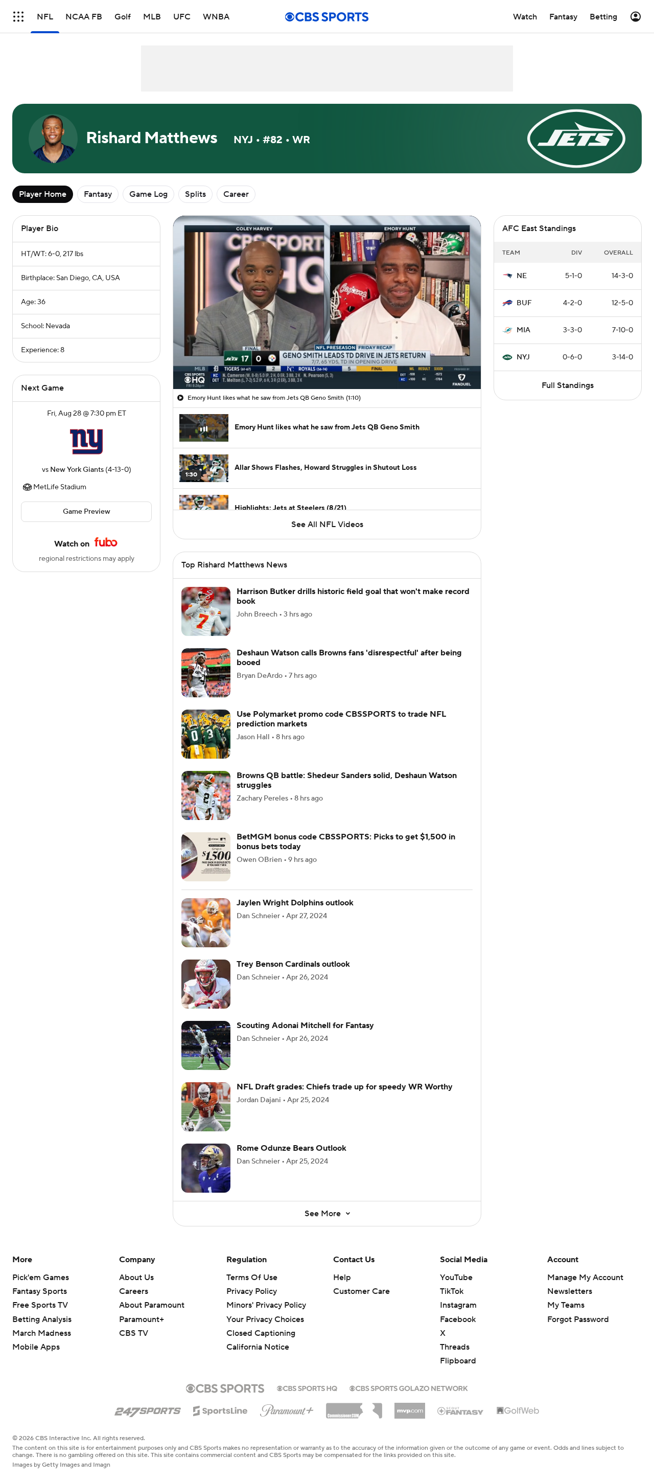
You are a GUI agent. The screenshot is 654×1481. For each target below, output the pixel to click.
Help (342, 1277)
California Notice (257, 1337)
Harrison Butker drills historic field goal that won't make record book (353, 596)
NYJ (523, 357)
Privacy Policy (251, 1291)
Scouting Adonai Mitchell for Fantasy (305, 1025)
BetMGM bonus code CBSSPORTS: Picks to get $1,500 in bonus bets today (346, 842)
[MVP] (409, 1407)
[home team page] (86, 441)
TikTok (451, 1291)
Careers (133, 1291)
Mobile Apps (36, 1347)
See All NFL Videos (327, 524)
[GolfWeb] (518, 1411)
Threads (455, 1347)
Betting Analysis (42, 1319)
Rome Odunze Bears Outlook (291, 1148)
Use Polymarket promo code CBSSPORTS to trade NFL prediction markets (341, 719)
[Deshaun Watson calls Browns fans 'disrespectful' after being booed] (205, 672)
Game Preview (86, 511)
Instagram (458, 1305)
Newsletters (569, 1291)
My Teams (566, 1305)
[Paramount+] (287, 1408)
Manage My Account (585, 1277)
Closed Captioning (260, 1323)
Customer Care (361, 1291)
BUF (524, 303)
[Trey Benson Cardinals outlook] (205, 984)
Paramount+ (141, 1319)
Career (236, 194)
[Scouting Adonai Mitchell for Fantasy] (205, 1045)
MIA (523, 330)
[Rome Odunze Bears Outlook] (205, 1168)
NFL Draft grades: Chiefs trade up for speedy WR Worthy (345, 1087)
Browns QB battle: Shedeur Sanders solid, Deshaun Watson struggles (347, 780)
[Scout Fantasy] (460, 1410)
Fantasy (98, 194)
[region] (327, 302)
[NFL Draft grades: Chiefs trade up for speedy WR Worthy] (205, 1106)
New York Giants (77, 469)
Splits (195, 194)
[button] (18, 16)
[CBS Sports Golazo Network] (408, 1387)
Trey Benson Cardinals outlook (293, 964)
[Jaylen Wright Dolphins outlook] (205, 922)
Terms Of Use (251, 1277)
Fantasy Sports (39, 1291)
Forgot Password (578, 1319)
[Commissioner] (354, 1407)
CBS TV (133, 1333)
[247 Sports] (147, 1409)
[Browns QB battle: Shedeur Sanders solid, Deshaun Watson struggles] (205, 795)
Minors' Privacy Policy (266, 1305)
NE (522, 276)
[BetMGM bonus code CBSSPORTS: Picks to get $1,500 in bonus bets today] (205, 856)
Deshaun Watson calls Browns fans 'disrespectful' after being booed (349, 658)
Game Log (148, 194)
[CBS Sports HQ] (307, 1387)
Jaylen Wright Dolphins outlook (295, 903)
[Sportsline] (220, 1409)
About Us (136, 1277)
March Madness (41, 1333)
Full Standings (568, 385)
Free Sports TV (40, 1305)
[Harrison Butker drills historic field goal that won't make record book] (205, 611)
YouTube (456, 1277)
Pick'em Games (40, 1277)
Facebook (458, 1319)
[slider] (327, 359)
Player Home (42, 194)
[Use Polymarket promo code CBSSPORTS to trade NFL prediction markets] (205, 734)
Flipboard (458, 1361)
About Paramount (151, 1305)
